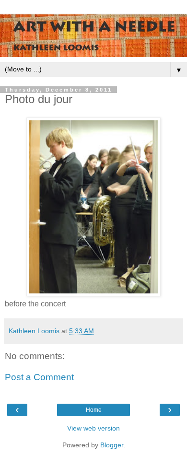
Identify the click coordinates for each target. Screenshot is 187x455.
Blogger (111, 445)
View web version (93, 428)
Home (94, 410)
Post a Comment (39, 377)
